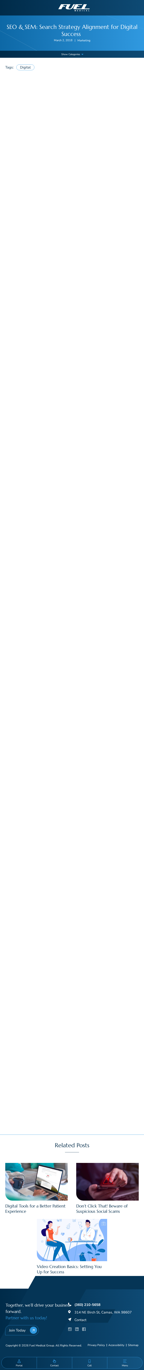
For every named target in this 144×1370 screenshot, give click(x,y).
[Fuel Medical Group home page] (74, 7)
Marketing (83, 40)
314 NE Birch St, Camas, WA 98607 (103, 1312)
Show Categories (70, 54)
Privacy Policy (96, 1345)
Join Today (17, 1330)
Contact (80, 1320)
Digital (25, 67)
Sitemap (133, 1345)
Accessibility (116, 1345)
